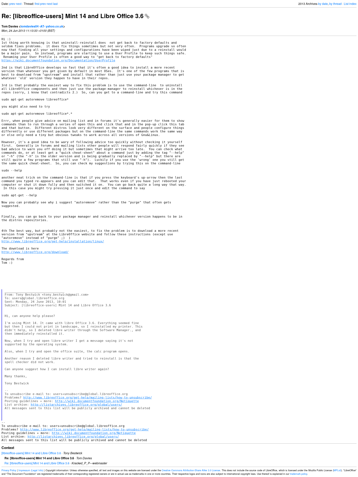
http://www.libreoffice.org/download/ (35, 252)
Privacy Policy (8, 470)
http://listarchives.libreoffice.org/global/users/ (76, 404)
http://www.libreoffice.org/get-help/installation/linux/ (52, 241)
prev (12, 3)
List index (350, 3)
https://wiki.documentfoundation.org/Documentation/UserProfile (58, 60)
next (18, 3)
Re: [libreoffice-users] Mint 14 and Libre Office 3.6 (72, 15)
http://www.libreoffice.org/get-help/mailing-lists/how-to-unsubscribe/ (87, 397)
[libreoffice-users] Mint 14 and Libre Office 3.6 (31, 453)
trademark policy (298, 474)
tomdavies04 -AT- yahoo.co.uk (42, 26)
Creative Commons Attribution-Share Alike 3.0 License (191, 470)
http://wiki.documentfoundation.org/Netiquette (97, 401)
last (55, 3)
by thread (335, 3)
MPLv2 (337, 470)
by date (323, 3)
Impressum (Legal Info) (30, 470)
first (37, 3)
